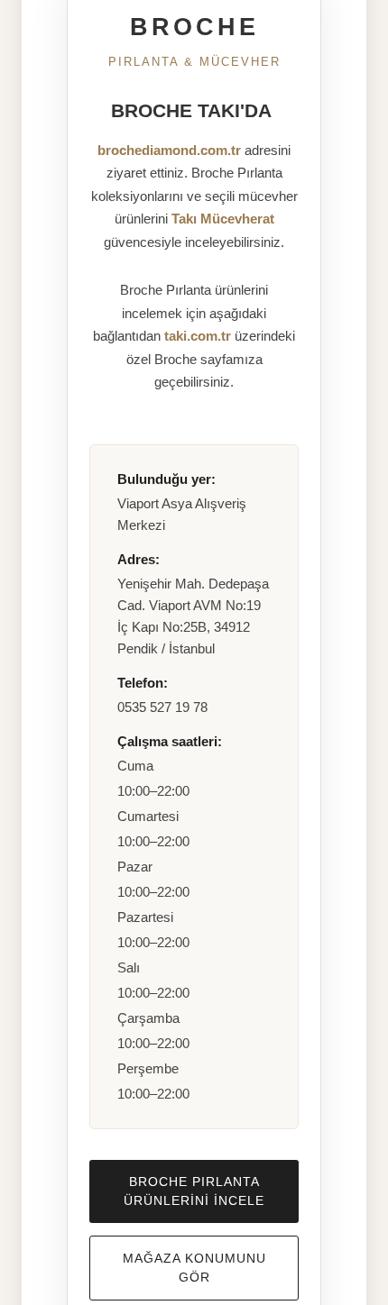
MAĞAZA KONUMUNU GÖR (194, 1267)
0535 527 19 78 (162, 707)
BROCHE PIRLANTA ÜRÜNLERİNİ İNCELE (194, 1191)
